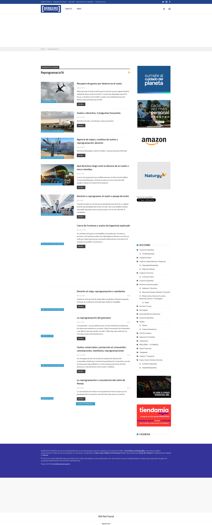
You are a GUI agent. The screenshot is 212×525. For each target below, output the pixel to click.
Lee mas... (81, 104)
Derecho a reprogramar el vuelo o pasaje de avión (103, 196)
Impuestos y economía (147, 337)
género (144, 325)
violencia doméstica (149, 329)
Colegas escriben (145, 258)
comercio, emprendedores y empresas (152, 261)
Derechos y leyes (47, 336)
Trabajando (143, 352)
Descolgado (143, 310)
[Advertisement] (106, 30)
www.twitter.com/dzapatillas (134, 451)
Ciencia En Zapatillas (146, 250)
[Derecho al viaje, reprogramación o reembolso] (57, 300)
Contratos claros (148, 277)
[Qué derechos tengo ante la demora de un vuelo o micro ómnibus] (57, 174)
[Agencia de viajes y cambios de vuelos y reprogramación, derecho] (57, 148)
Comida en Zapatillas (149, 364)
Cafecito (68, 9)
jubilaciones (143, 341)
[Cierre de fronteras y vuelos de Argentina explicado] (57, 234)
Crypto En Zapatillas (146, 281)
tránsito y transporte (146, 356)
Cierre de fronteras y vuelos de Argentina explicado (103, 225)
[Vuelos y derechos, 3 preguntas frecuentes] (57, 121)
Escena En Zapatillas (146, 318)
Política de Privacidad (112, 453)
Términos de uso (100, 2)
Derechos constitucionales (148, 284)
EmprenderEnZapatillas (150, 265)
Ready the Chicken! (146, 453)
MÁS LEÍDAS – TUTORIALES (148, 345)
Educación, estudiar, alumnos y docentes (156, 292)
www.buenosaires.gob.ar (61, 464)
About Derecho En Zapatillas (84, 2)
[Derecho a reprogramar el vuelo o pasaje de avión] (57, 205)
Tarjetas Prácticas (46, 2)
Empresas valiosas (148, 269)
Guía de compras (145, 333)
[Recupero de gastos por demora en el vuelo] (57, 92)
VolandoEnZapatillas (48, 101)
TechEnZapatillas (148, 254)
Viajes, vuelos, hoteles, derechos (52, 131)
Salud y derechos (145, 348)
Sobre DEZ (71, 2)
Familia (142, 322)
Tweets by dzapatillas (145, 197)
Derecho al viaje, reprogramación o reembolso (101, 291)
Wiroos (45, 455)
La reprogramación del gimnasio (94, 317)
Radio (79, 9)
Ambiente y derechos (149, 288)
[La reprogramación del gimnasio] (57, 326)
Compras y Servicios (146, 273)
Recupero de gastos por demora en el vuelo (99, 83)
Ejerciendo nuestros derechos (52, 184)
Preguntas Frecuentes (60, 2)
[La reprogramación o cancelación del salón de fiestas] (57, 389)
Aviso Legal (99, 453)
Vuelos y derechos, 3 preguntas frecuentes (99, 113)
